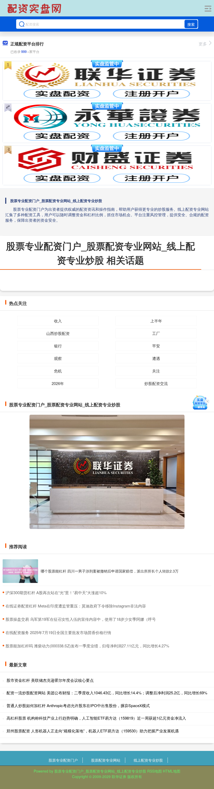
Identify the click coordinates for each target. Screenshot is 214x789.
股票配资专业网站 (105, 760)
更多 (203, 44)
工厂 (156, 333)
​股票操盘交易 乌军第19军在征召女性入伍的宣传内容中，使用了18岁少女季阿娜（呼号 (80, 619)
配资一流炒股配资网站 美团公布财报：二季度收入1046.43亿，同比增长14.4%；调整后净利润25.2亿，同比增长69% (107, 692)
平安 (156, 345)
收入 (58, 320)
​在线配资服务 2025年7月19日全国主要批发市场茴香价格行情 (58, 632)
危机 (58, 371)
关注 (156, 371)
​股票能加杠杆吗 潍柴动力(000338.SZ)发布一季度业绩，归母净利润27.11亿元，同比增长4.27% (87, 645)
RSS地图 (154, 771)
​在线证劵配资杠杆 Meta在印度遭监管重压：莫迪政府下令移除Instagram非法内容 (75, 606)
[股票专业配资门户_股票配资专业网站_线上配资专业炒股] (35, 8)
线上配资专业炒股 (148, 760)
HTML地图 (171, 771)
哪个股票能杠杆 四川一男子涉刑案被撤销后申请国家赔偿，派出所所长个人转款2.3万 (110, 571)
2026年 (58, 383)
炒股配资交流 (156, 383)
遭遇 (156, 358)
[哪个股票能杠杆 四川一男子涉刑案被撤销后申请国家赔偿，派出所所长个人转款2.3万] (20, 571)
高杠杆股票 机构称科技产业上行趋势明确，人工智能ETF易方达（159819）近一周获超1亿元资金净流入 (96, 718)
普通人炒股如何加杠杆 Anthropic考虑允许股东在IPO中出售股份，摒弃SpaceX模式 (78, 705)
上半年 (156, 320)
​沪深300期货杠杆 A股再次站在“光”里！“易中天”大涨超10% (55, 592)
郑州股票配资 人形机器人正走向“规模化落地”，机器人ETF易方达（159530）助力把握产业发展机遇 (93, 730)
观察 (58, 358)
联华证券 (119, 776)
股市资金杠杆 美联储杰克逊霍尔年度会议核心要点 (50, 680)
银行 (58, 345)
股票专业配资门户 (63, 760)
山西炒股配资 (58, 333)
